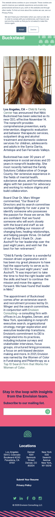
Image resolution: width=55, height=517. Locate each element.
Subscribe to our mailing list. (24, 403)
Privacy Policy (23, 485)
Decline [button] (33, 29)
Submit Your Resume (27, 480)
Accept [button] (21, 29)
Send (47, 411)
